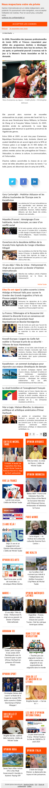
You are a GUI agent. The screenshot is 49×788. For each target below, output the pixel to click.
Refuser (5, 29)
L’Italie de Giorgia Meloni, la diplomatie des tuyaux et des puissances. (36, 772)
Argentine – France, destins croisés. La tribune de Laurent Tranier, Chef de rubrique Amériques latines (36, 620)
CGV (36, 784)
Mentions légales (29, 784)
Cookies (29, 786)
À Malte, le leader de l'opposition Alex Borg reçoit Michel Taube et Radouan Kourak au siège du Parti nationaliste (13, 468)
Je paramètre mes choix (18, 29)
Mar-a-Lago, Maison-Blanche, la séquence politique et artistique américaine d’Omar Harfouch (23, 410)
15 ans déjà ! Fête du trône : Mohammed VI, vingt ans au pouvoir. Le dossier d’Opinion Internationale (24, 268)
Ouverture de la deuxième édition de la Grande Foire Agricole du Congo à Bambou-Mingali (23, 245)
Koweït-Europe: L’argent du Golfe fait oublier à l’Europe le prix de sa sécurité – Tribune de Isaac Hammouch (22, 342)
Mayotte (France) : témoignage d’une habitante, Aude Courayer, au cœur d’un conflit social (22, 222)
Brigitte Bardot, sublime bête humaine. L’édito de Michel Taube (12, 738)
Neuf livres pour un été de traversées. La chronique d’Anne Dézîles (12, 581)
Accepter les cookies (24, 24)
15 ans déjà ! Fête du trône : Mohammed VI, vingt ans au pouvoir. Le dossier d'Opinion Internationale (13, 617)
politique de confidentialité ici (13, 18)
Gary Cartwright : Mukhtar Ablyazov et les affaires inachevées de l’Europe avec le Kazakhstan (23, 197)
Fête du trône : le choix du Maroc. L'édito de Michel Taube (36, 463)
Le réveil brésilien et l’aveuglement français (23, 388)
